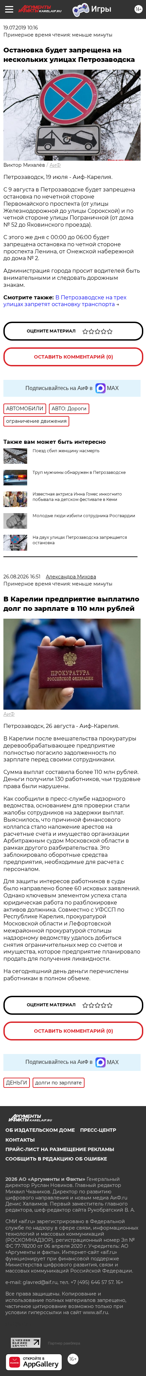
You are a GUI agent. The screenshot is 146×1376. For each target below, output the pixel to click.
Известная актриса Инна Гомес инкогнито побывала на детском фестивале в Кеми (77, 496)
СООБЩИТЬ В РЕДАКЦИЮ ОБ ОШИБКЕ (56, 1159)
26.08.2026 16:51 (21, 577)
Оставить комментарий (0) (73, 357)
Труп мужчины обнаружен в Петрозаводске (79, 472)
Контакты (20, 1140)
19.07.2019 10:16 (20, 28)
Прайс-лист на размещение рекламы (59, 1149)
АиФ (55, 165)
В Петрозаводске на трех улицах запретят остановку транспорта (64, 301)
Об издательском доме (40, 1130)
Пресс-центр (98, 1130)
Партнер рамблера (64, 1343)
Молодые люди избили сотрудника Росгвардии (84, 515)
